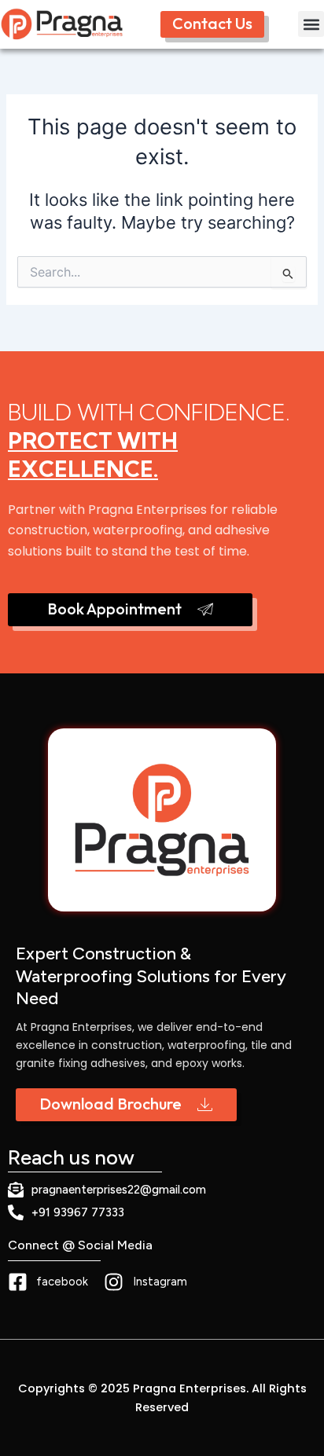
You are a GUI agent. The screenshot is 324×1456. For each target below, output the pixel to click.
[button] (311, 24)
